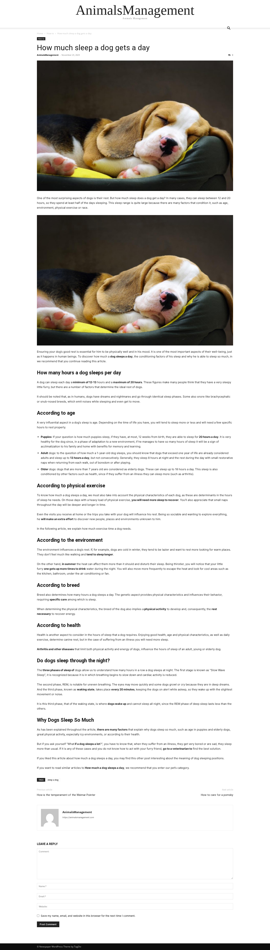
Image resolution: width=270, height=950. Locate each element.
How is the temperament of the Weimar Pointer (66, 795)
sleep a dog (53, 779)
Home (40, 33)
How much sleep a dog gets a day (93, 47)
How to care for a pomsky (217, 795)
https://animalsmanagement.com (78, 817)
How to (50, 33)
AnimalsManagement (48, 55)
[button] (228, 28)
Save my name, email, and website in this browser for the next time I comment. (88, 915)
